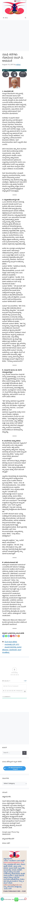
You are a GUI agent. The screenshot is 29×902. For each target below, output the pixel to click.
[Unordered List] (12, 691)
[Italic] (5, 691)
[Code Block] (16, 691)
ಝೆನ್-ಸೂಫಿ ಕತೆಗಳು (11, 642)
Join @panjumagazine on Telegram (15, 768)
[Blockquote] (14, 691)
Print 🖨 (6, 74)
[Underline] (7, 691)
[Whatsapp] (6, 636)
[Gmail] (16, 636)
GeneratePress (21, 899)
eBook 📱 (23, 74)
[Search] (24, 753)
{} (19, 690)
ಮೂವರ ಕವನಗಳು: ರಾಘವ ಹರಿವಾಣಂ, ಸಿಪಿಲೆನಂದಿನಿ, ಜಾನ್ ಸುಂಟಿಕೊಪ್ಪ (11, 650)
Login (25, 681)
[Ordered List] (11, 691)
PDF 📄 (14, 74)
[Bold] (4, 691)
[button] (25, 18)
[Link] (18, 691)
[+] (21, 690)
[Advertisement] (14, 36)
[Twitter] (8, 636)
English (18, 1)
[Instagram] (13, 636)
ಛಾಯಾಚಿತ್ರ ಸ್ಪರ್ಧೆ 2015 (12, 645)
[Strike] (9, 691)
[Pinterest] (11, 636)
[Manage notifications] (25, 899)
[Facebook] (3, 636)
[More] (19, 636)
